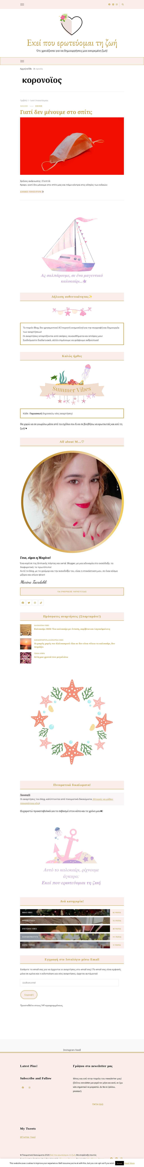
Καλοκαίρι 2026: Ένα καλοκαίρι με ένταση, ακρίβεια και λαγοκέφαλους (72, 628)
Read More (129, 1163)
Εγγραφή (29, 994)
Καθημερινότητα (41, 640)
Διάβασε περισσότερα (30, 191)
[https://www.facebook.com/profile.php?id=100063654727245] (23, 1087)
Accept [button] (119, 1163)
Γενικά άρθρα (39, 653)
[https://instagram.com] (29, 1087)
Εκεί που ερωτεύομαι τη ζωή (72, 42)
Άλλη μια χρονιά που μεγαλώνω (51, 656)
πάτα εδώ (97, 1104)
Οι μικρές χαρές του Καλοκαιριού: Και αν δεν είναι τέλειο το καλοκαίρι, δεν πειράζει (74, 645)
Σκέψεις (38, 106)
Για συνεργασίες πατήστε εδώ (72, 591)
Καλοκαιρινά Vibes (41, 625)
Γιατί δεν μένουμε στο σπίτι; (56, 112)
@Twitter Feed (27, 1137)
